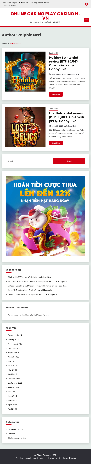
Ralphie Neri (74, 74)
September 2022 (15, 383)
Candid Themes (69, 458)
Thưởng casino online (40, 2)
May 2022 (12, 400)
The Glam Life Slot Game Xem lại (35, 315)
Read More (56, 94)
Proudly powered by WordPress (29, 458)
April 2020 (12, 409)
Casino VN (23, 2)
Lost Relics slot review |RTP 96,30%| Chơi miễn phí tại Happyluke (66, 117)
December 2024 (15, 335)
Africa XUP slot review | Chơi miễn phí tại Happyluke (30, 290)
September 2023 (15, 352)
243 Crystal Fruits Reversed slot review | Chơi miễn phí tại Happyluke (37, 281)
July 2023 (12, 361)
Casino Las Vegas (9, 2)
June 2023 (12, 365)
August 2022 (13, 387)
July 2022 (12, 391)
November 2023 (15, 344)
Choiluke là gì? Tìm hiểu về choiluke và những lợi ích (29, 277)
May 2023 (12, 370)
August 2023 (13, 357)
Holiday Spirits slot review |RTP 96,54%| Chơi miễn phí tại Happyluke (64, 63)
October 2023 (14, 348)
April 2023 (12, 374)
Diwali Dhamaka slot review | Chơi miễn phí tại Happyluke (32, 294)
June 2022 (12, 396)
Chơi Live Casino (9, 5)
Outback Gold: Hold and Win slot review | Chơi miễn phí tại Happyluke (37, 286)
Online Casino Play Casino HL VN (45, 16)
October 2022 (14, 378)
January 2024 (14, 339)
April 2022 (12, 404)
